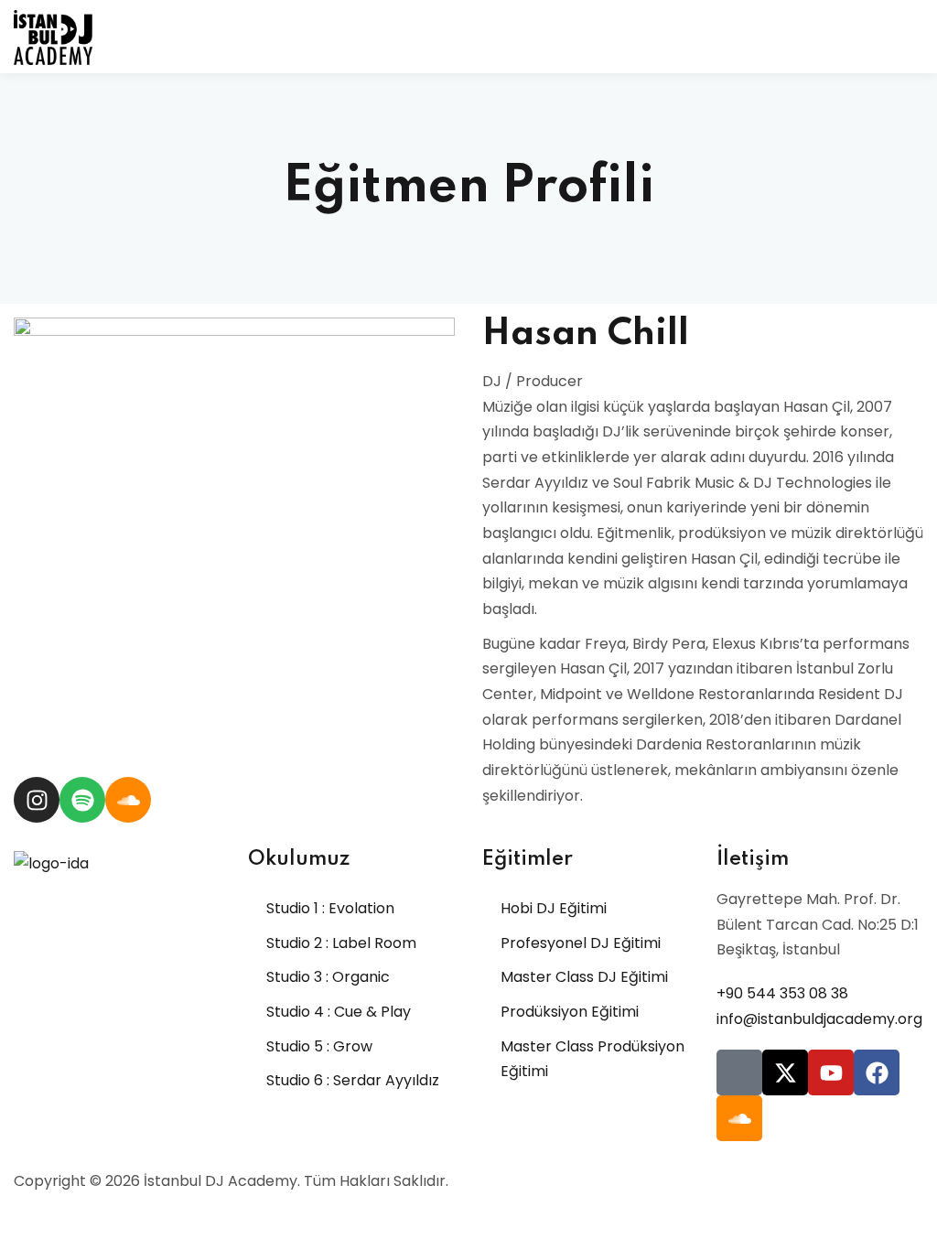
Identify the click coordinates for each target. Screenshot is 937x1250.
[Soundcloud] (128, 800)
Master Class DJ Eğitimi (584, 976)
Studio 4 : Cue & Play (338, 1011)
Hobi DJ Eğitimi (554, 908)
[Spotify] (82, 800)
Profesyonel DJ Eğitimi (581, 943)
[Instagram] (36, 800)
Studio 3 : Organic (328, 976)
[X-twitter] (785, 1072)
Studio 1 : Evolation (330, 908)
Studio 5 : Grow (319, 1046)
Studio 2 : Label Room (341, 943)
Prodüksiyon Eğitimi (570, 1011)
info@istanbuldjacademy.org (819, 1018)
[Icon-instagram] (739, 1072)
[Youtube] (831, 1072)
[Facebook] (876, 1072)
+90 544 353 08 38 (782, 993)
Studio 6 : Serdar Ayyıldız (352, 1080)
